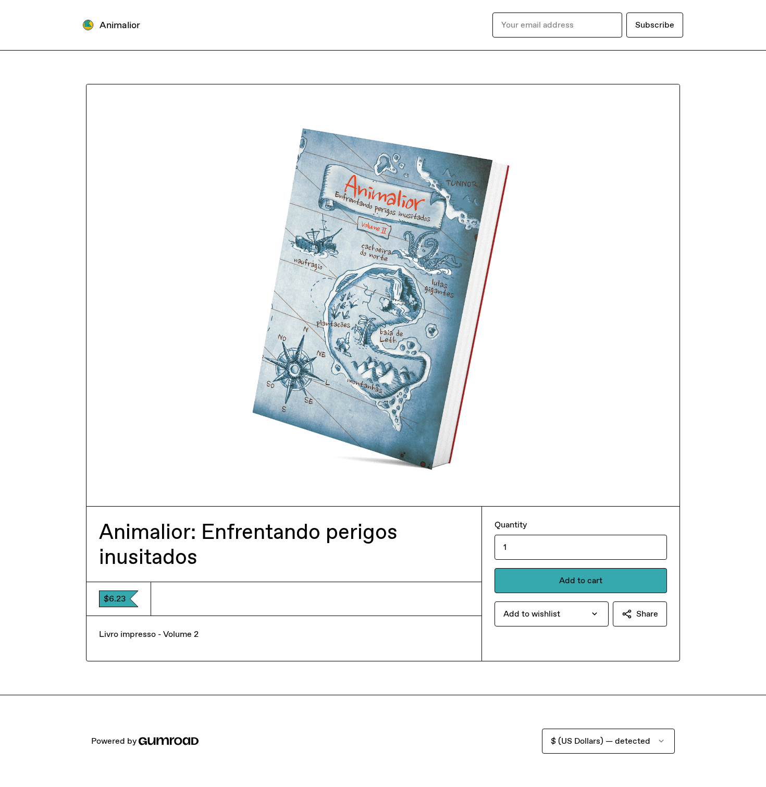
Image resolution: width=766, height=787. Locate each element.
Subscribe (654, 25)
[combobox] (552, 613)
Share (647, 614)
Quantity (511, 525)
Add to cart (580, 580)
